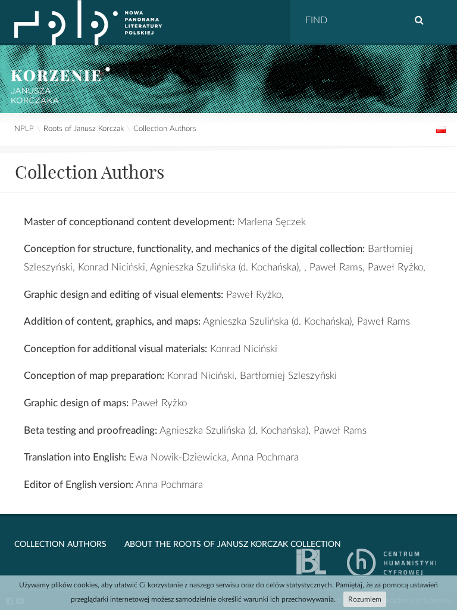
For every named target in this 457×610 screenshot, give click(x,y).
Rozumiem (364, 599)
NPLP (24, 129)
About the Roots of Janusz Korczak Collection (232, 544)
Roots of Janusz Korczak (83, 129)
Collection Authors (164, 129)
